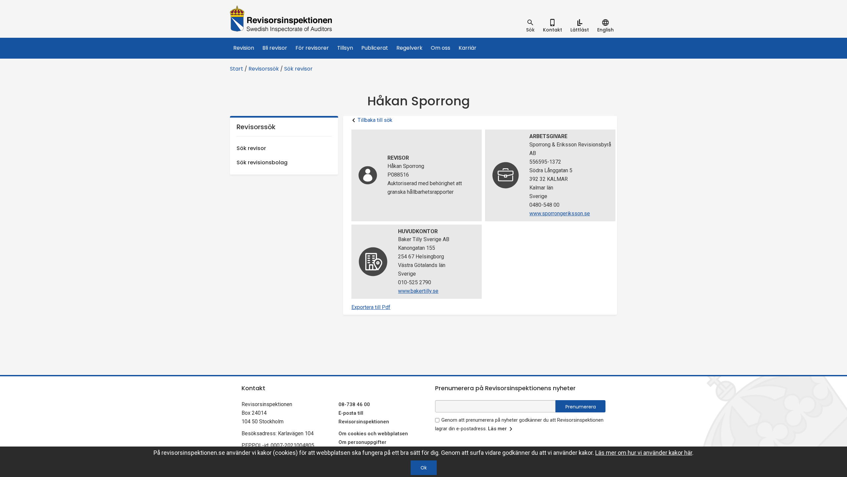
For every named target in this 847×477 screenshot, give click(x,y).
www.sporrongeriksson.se (559, 213)
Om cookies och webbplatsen (373, 434)
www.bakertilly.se (418, 291)
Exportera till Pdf (370, 307)
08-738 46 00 (354, 404)
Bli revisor (274, 48)
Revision (243, 48)
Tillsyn (345, 48)
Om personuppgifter (362, 442)
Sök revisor (298, 69)
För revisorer (312, 48)
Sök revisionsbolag (262, 162)
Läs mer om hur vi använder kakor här (643, 452)
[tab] (530, 25)
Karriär (467, 48)
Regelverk (409, 48)
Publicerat (374, 48)
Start (236, 69)
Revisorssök (263, 69)
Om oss (440, 48)
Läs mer (497, 429)
